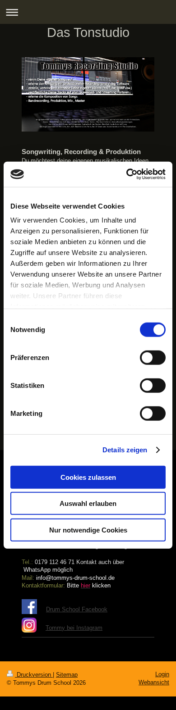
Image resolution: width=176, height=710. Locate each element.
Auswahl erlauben (88, 503)
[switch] (153, 357)
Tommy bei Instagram (74, 627)
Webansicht (154, 682)
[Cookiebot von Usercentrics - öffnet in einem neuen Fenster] (127, 174)
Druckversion (34, 674)
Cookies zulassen (88, 477)
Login (162, 674)
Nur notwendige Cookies (88, 529)
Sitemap (67, 674)
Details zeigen (124, 450)
